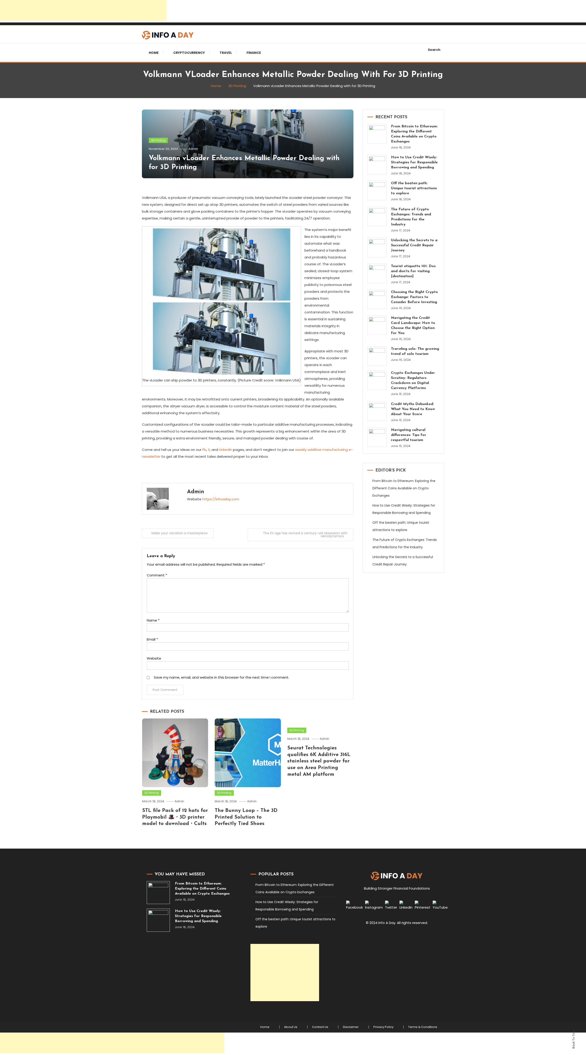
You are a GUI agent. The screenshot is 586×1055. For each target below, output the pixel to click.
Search (434, 49)
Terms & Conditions (422, 1027)
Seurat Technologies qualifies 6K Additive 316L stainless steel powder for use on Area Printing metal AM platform (318, 761)
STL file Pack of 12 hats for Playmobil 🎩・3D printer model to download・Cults (175, 817)
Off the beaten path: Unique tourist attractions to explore (414, 188)
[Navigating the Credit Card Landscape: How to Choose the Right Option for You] (377, 325)
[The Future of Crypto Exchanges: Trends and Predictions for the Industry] (377, 216)
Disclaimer (351, 1027)
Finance (254, 52)
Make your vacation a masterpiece (180, 533)
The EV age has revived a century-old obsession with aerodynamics (305, 534)
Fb (204, 449)
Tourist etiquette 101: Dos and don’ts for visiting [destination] (413, 271)
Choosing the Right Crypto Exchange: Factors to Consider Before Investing (414, 297)
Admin (193, 149)
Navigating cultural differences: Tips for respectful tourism (408, 435)
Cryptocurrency (189, 52)
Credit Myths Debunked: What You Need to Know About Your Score (413, 409)
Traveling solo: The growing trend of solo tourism (415, 351)
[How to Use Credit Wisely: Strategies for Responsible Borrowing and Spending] (377, 164)
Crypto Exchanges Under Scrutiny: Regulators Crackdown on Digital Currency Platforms (413, 380)
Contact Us (320, 1027)
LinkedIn (225, 449)
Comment (157, 575)
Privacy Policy (383, 1027)
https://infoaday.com (220, 499)
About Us (290, 1027)
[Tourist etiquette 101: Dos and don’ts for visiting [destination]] (377, 273)
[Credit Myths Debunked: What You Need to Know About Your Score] (377, 411)
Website (154, 658)
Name (153, 620)
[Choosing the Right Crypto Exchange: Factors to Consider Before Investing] (377, 299)
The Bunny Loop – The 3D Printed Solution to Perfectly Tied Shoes (246, 817)
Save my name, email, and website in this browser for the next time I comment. (221, 677)
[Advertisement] (83, 10)
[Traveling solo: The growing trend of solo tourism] (377, 356)
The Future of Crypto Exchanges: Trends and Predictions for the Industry (411, 217)
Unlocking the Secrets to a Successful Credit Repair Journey (414, 245)
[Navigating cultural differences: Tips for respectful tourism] (377, 437)
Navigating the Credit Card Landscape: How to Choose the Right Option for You (413, 325)
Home (154, 52)
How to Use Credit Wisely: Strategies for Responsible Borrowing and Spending (414, 162)
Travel (226, 52)
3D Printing (158, 140)
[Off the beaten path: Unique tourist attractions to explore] (377, 190)
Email (152, 639)
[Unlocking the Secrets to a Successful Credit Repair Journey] (377, 247)
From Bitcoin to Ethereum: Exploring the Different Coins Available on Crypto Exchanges (414, 134)
